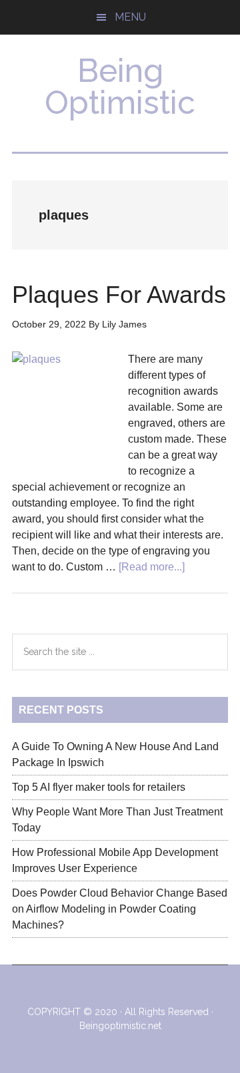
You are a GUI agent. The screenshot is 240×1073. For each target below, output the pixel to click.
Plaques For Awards (119, 294)
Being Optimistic (120, 86)
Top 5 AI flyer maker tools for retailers (98, 787)
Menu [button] (130, 17)
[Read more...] (152, 566)
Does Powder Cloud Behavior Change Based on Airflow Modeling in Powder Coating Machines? (119, 909)
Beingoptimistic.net (120, 1025)
